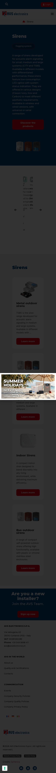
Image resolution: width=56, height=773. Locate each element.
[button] (52, 377)
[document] (28, 386)
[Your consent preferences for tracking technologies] (4, 768)
